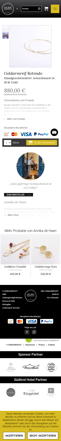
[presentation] (6, 256)
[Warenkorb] (46, 9)
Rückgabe (6, 304)
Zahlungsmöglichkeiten (12, 298)
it (17, 9)
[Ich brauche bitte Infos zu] (54, 132)
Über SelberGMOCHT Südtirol (50, 293)
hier (31, 420)
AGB (4, 294)
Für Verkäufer (53, 298)
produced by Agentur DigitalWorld (46, 340)
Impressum (30, 345)
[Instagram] (34, 332)
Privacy (41, 345)
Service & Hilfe (8, 301)
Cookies (51, 345)
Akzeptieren (14, 435)
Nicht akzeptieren (43, 435)
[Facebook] (27, 332)
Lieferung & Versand (10, 308)
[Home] (8, 9)
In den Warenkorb (45, 142)
